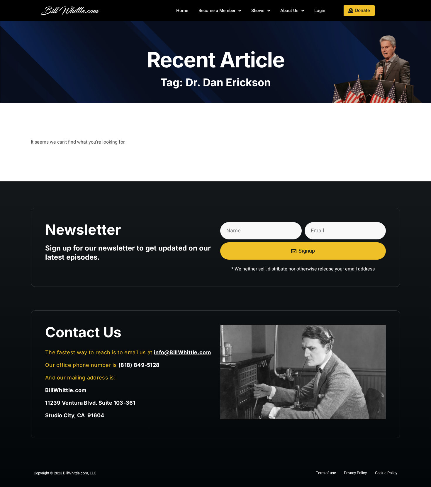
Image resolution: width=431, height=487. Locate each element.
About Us (289, 10)
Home (182, 10)
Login (319, 10)
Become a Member (216, 10)
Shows (257, 10)
